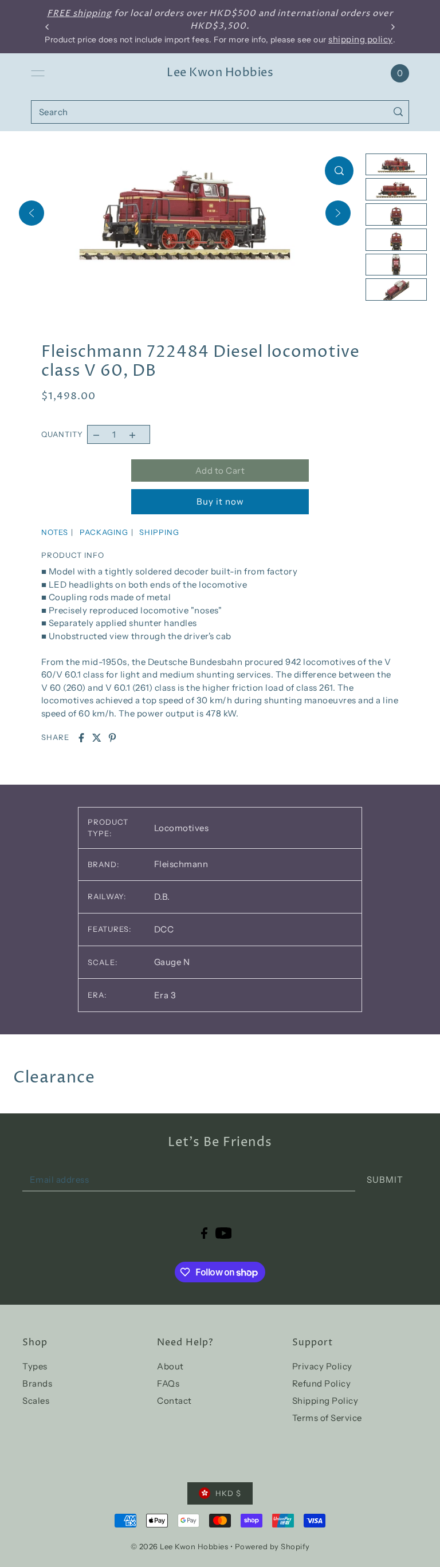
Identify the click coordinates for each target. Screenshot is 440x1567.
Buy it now (220, 501)
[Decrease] (96, 434)
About (170, 1366)
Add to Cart (220, 470)
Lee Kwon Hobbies (220, 73)
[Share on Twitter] (96, 737)
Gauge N (172, 961)
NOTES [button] (54, 532)
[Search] (397, 112)
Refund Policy (321, 1383)
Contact (174, 1400)
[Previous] (31, 213)
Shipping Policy (325, 1400)
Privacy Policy (322, 1366)
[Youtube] (223, 1232)
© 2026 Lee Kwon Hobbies (180, 1546)
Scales (35, 1400)
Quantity (62, 434)
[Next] (338, 213)
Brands (37, 1383)
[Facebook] (204, 1232)
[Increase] (132, 434)
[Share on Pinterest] (112, 737)
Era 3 (165, 995)
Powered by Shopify (272, 1546)
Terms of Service (327, 1417)
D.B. (162, 896)
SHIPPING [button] (159, 532)
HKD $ (228, 1493)
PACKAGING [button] (104, 532)
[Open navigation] (38, 73)
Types (35, 1366)
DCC (164, 929)
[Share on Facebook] (81, 737)
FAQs (168, 1383)
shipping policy (360, 39)
